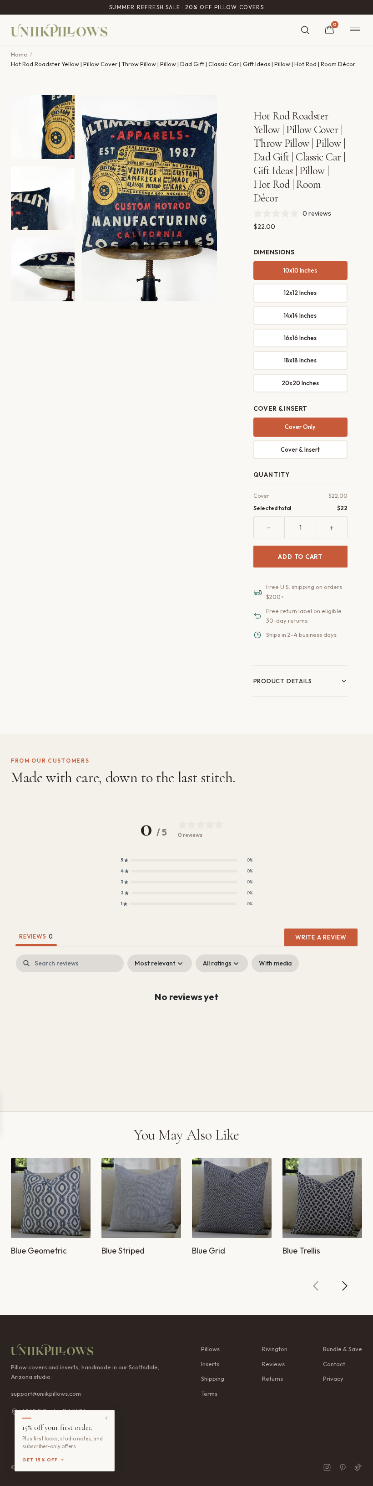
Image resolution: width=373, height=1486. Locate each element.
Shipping (212, 1378)
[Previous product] (316, 1286)
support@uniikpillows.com (46, 1393)
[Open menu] (355, 30)
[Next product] (344, 1286)
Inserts (210, 1363)
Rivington (274, 1348)
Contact (334, 1363)
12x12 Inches (300, 292)
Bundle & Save (342, 1348)
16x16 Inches (300, 337)
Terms (209, 1393)
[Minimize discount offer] (106, 1418)
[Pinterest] (342, 1467)
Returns (272, 1378)
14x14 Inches (300, 315)
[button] (186, 860)
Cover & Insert (300, 449)
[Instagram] (327, 1467)
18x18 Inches (300, 360)
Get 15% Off (40, 1460)
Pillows (210, 1348)
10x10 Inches (300, 270)
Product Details (283, 681)
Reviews (273, 1363)
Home (19, 54)
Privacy (333, 1378)
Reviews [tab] (36, 936)
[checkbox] (275, 963)
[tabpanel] (186, 1025)
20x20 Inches (300, 383)
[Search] (305, 30)
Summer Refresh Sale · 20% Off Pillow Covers (186, 7)
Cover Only (300, 426)
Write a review (321, 937)
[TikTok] (358, 1467)
